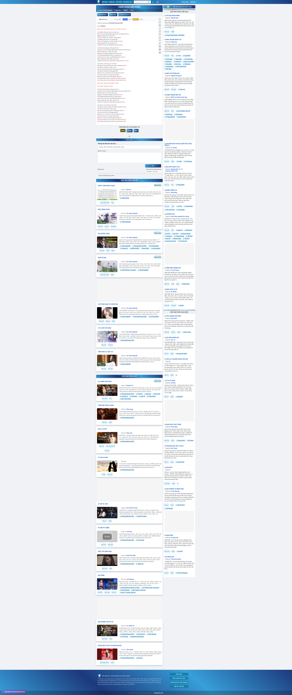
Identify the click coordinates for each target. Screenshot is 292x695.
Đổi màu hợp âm (159, 49)
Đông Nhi (180, 396)
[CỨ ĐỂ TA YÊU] (107, 512)
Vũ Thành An (130, 625)
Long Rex (133, 270)
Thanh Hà (140, 564)
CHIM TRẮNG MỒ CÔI (173, 95)
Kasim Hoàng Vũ (171, 241)
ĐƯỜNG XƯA (170, 214)
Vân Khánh (181, 210)
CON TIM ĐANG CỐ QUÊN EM (108, 304)
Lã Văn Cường (175, 270)
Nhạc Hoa (104, 422)
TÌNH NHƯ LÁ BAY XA (105, 352)
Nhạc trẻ (107, 226)
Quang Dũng (169, 66)
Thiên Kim (187, 64)
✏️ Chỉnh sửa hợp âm (124, 14)
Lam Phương (130, 579)
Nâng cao (135, 19)
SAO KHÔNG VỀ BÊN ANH (175, 489)
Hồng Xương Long (182, 97)
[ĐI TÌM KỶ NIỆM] (107, 536)
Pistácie (169, 467)
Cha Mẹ (103, 474)
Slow (110, 398)
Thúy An (182, 89)
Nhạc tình (118, 10)
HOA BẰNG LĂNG (104, 233)
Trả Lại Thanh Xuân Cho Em (177, 359)
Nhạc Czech (167, 483)
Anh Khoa (134, 396)
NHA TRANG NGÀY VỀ (173, 39)
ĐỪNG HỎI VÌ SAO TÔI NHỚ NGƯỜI (109, 645)
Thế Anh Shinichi (176, 559)
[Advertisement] (129, 289)
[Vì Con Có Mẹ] (107, 466)
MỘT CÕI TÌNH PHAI (105, 551)
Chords (125, 19)
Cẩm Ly (188, 111)
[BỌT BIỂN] (107, 584)
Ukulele (129, 130)
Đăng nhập (185, 2)
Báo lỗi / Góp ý (102, 151)
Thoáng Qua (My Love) (174, 446)
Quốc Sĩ (142, 396)
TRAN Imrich (104, 19)
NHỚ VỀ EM (102, 257)
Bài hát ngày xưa (173, 167)
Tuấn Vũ (139, 394)
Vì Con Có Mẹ (103, 457)
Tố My (180, 161)
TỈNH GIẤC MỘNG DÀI (173, 268)
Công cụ (111, 2)
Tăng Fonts (159, 37)
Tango (172, 206)
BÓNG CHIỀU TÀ (171, 190)
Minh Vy (173, 97)
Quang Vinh (181, 440)
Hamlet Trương (141, 516)
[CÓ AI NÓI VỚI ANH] (107, 336)
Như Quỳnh (136, 590)
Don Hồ (180, 551)
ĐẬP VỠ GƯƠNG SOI (173, 73)
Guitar (123, 130)
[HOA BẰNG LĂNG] (107, 242)
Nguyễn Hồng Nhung (137, 636)
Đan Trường (181, 111)
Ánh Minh (181, 35)
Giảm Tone (159, 28)
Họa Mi (168, 238)
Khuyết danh (125, 198)
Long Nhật (187, 55)
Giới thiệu (179, 674)
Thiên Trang (151, 396)
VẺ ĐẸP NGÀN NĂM (173, 15)
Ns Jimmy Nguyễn (107, 10)
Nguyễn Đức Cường (183, 216)
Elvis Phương (125, 590)
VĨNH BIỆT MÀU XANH (106, 405)
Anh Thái (129, 531)
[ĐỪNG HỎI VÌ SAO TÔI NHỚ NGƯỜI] (107, 654)
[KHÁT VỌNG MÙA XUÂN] (107, 194)
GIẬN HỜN (169, 535)
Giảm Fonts (159, 40)
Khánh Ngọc (177, 238)
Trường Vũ (124, 248)
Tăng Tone (159, 22)
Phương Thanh (186, 233)
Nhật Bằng (174, 192)
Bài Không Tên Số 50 (105, 622)
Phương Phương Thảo (116, 23)
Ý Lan (179, 55)
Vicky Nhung (125, 270)
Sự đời (108, 250)
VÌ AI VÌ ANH (170, 380)
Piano (136, 130)
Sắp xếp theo (150, 169)
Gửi (153, 166)
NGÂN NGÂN (135, 248)
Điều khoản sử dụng (179, 678)
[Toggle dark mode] (157, 2)
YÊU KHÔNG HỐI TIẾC (173, 316)
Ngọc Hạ (180, 230)
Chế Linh (148, 394)
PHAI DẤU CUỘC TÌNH (173, 424)
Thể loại (104, 2)
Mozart (129, 189)
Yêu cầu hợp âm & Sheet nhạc (182, 7)
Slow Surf (110, 345)
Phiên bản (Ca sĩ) (102, 14)
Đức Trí (173, 340)
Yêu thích (119, 2)
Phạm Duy (174, 42)
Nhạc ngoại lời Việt (104, 202)
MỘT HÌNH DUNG (104, 209)
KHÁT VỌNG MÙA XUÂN (106, 186)
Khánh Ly (169, 61)
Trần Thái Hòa (170, 210)
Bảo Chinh (174, 318)
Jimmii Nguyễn (125, 222)
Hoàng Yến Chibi (182, 353)
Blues (110, 568)
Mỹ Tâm (190, 236)
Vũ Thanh (174, 147)
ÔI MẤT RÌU (170, 557)
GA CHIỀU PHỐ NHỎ (105, 381)
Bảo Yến (176, 233)
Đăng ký (192, 2)
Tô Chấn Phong (179, 236)
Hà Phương (179, 114)
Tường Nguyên (170, 117)
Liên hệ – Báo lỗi (179, 686)
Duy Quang (140, 540)
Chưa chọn (109, 474)
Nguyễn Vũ (130, 385)
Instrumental (156, 248)
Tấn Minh (169, 64)
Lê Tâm (137, 587)
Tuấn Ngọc (169, 59)
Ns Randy (174, 291)
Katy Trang (187, 332)
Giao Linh (157, 394)
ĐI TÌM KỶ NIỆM (103, 528)
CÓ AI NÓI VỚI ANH (104, 328)
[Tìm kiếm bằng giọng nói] (148, 2)
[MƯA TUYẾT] (107, 437)
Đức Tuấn (178, 64)
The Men (190, 440)
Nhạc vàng (104, 398)
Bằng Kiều (179, 59)
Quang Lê (156, 587)
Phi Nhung (169, 114)
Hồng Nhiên (180, 185)
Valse (112, 202)
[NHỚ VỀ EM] (107, 266)
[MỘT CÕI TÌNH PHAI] (107, 560)
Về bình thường (159, 25)
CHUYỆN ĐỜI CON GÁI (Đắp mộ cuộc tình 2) (178, 144)
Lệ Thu (180, 206)
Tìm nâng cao (127, 2)
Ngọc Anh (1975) (189, 61)
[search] (153, 2)
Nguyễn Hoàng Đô (176, 75)
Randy (182, 305)
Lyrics (129, 19)
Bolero (172, 161)
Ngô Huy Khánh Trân (171, 171)
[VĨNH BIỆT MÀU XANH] (107, 414)
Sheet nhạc (157, 185)
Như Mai (168, 69)
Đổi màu (159, 43)
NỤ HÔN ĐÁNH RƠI (172, 337)
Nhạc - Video (113, 14)
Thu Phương (188, 59)
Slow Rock (110, 544)
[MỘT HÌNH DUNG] (107, 218)
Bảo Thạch (174, 448)
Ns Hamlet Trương (132, 508)
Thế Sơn (143, 590)
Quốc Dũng (174, 216)
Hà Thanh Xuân (148, 587)
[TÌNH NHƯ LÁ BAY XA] (107, 360)
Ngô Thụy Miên (131, 555)
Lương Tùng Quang (171, 35)
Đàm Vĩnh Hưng (126, 399)
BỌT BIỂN (101, 575)
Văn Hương (188, 161)
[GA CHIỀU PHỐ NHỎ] (107, 390)
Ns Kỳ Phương (175, 491)
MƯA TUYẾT (102, 429)
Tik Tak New (181, 505)
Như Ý (123, 592)
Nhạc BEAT (145, 248)
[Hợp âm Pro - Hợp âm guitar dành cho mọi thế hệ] (99, 2)
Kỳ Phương (169, 508)
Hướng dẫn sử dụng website (179, 682)
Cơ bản (141, 19)
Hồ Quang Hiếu (154, 246)
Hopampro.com (158, 693)
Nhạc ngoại (130, 409)
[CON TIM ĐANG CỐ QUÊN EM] (107, 313)
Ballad (125, 10)
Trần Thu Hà (141, 634)
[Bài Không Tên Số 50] (107, 630)
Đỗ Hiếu (173, 383)
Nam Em (140, 658)
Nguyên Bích (174, 169)
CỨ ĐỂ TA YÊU (103, 504)
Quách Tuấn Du (131, 592)
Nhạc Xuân (104, 638)
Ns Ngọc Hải (174, 537)
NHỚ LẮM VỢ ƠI (171, 289)
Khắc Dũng (186, 284)
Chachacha (113, 226)
